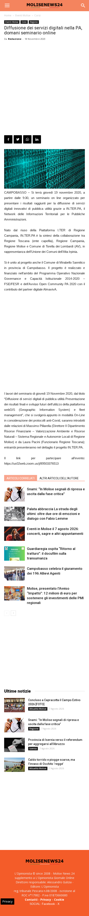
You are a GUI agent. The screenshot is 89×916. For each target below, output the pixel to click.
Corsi (37, 15)
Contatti (31, 900)
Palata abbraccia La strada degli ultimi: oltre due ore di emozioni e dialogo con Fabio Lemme (53, 514)
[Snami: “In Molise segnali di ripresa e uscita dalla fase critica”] (14, 494)
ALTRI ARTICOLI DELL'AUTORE (59, 478)
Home (7, 15)
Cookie (59, 900)
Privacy (45, 900)
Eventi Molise (22, 15)
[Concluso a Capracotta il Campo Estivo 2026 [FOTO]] (14, 705)
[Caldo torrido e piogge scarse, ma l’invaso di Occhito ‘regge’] (14, 765)
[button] (83, 5)
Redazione (14, 38)
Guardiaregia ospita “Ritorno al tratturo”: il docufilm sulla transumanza (51, 553)
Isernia (33, 748)
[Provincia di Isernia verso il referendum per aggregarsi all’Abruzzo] (14, 745)
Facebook (48, 903)
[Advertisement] (44, 88)
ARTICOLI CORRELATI (21, 478)
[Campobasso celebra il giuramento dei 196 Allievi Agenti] (14, 573)
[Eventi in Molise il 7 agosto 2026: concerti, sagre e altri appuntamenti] (14, 534)
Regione (34, 21)
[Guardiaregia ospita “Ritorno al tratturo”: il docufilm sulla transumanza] (14, 553)
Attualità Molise (37, 708)
